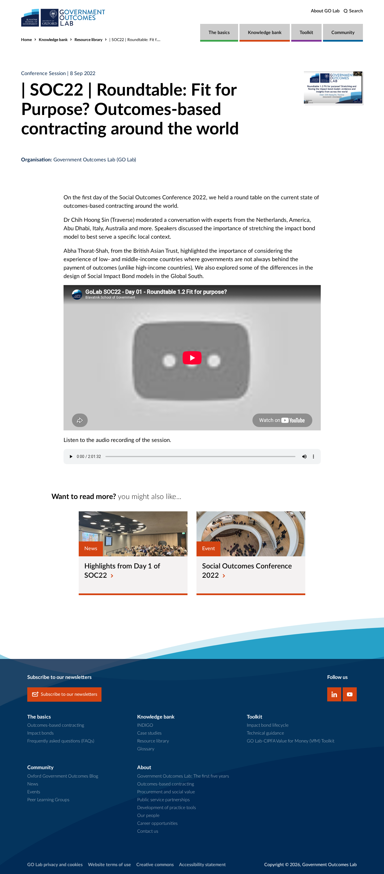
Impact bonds (40, 733)
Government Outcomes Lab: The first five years (183, 776)
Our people (148, 815)
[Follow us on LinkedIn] (334, 694)
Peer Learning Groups (48, 800)
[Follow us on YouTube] (350, 694)
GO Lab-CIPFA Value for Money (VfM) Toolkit (290, 741)
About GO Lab (325, 11)
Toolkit (306, 32)
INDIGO (145, 725)
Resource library (88, 40)
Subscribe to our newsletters (69, 694)
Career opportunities (157, 823)
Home (26, 40)
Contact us (147, 831)
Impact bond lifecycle (267, 725)
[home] (63, 17)
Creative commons (155, 864)
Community (342, 32)
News (32, 784)
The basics (219, 32)
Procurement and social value (166, 792)
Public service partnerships (163, 800)
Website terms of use (109, 864)
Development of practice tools (166, 807)
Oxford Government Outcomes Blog (62, 776)
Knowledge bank (264, 32)
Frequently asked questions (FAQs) (60, 741)
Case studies (149, 733)
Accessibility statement (202, 864)
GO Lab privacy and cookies (55, 864)
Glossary (145, 749)
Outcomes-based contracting (55, 725)
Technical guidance (265, 733)
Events (33, 792)
